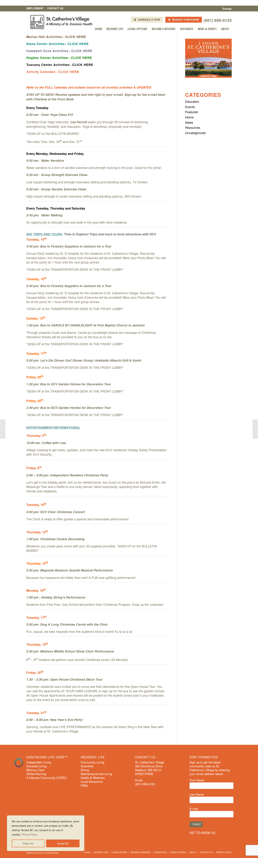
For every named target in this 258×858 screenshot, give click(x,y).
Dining (85, 770)
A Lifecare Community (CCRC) (46, 778)
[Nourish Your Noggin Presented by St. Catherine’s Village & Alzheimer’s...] (255, 429)
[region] (45, 833)
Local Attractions (92, 781)
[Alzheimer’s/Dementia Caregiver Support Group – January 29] (2, 429)
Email (139, 780)
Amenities (87, 766)
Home (189, 117)
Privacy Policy (29, 834)
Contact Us (55, 8)
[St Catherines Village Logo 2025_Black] (61, 22)
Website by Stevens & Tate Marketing (42, 852)
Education (192, 101)
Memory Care (35, 770)
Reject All (28, 843)
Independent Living (38, 762)
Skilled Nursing (36, 774)
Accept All (62, 843)
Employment (35, 8)
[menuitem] (98, 29)
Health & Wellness (93, 778)
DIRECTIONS (144, 774)
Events (190, 106)
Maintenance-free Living (96, 774)
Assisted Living (36, 766)
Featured (191, 112)
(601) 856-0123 (218, 20)
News (189, 122)
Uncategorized (195, 132)
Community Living (92, 762)
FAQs (84, 785)
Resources (192, 127)
